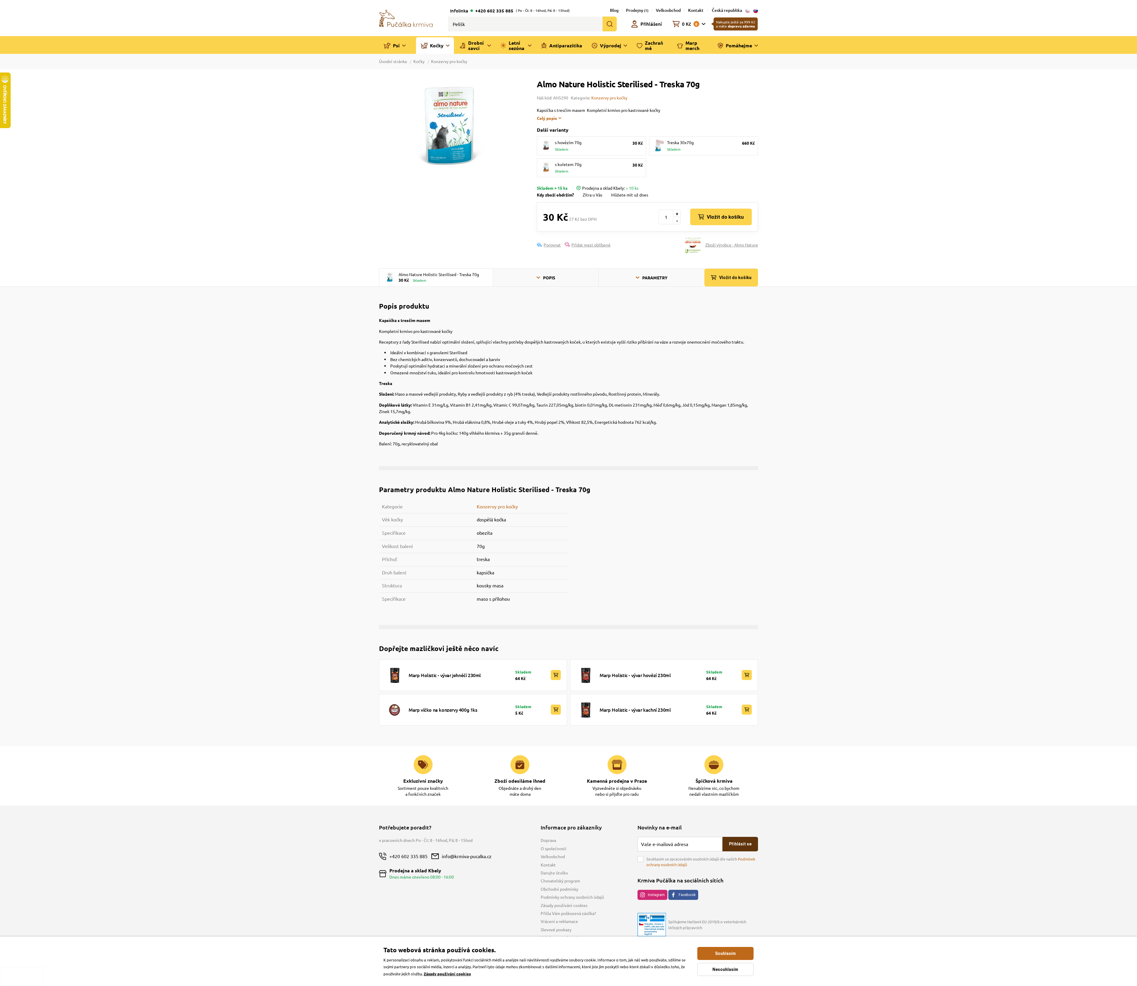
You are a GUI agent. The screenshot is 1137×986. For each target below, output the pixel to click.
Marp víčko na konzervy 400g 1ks (443, 709)
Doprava (548, 840)
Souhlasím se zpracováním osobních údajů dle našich (700, 861)
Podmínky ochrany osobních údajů (572, 897)
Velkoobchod (668, 10)
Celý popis (547, 118)
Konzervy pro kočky (449, 61)
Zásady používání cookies (564, 905)
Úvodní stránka (393, 61)
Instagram (656, 894)
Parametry (654, 277)
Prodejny (637, 10)
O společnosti (553, 848)
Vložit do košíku (725, 217)
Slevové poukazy (556, 929)
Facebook (687, 894)
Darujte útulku (554, 872)
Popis (549, 277)
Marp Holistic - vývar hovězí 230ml (635, 675)
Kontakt (696, 10)
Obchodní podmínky (559, 889)
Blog (614, 10)
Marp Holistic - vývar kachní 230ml (635, 709)
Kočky (419, 61)
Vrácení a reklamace (559, 921)
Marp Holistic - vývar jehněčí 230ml (445, 675)
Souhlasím (725, 953)
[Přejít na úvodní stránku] (406, 17)
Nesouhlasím (725, 969)
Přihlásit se (740, 844)
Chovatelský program (560, 880)
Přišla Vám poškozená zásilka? (568, 913)
